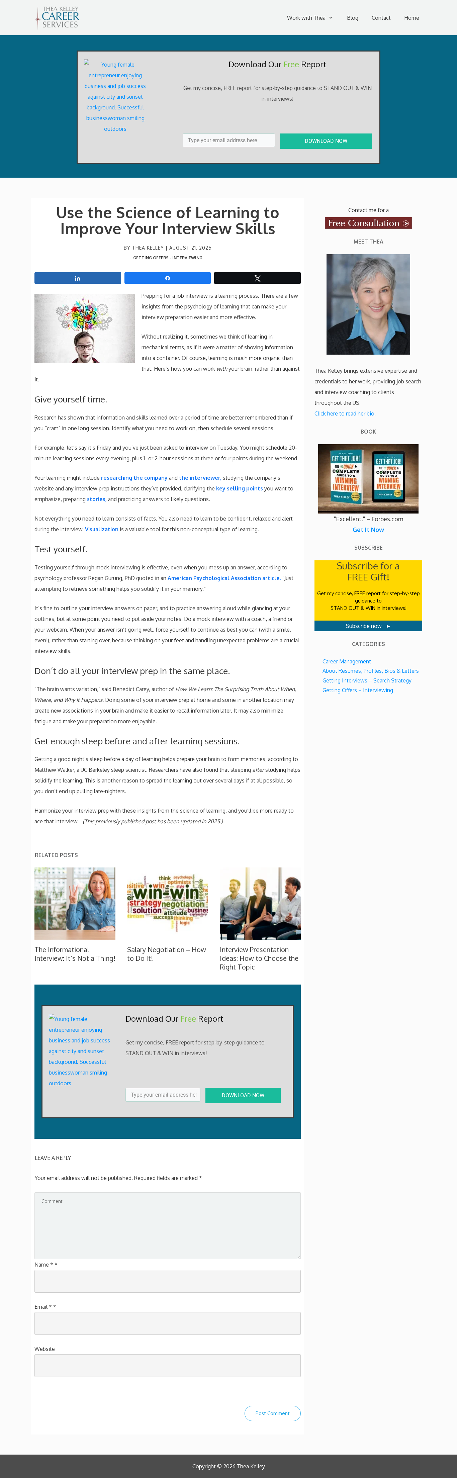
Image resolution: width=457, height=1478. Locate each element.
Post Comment (273, 1413)
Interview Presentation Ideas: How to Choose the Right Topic (259, 958)
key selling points (239, 488)
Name (46, 1264)
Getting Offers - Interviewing (167, 257)
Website (44, 1349)
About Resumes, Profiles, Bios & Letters (371, 670)
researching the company (134, 477)
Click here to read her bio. (345, 413)
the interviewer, (200, 477)
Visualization (101, 529)
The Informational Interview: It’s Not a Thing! (74, 953)
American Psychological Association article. (224, 578)
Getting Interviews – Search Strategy (367, 680)
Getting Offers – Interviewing (358, 690)
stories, (97, 499)
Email (45, 1306)
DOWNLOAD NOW (326, 141)
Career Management (347, 661)
